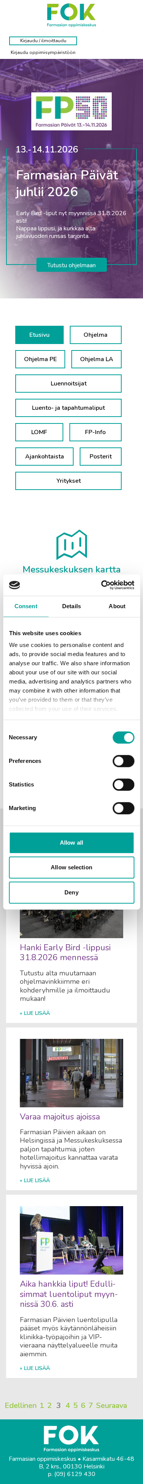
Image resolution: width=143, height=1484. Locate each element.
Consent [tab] (25, 606)
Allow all (71, 842)
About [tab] (117, 606)
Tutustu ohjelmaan (71, 265)
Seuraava (111, 1405)
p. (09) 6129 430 (71, 1474)
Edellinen (21, 1405)
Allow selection (71, 867)
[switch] (123, 761)
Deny (71, 892)
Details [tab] (71, 606)
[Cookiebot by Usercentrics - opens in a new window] (101, 585)
